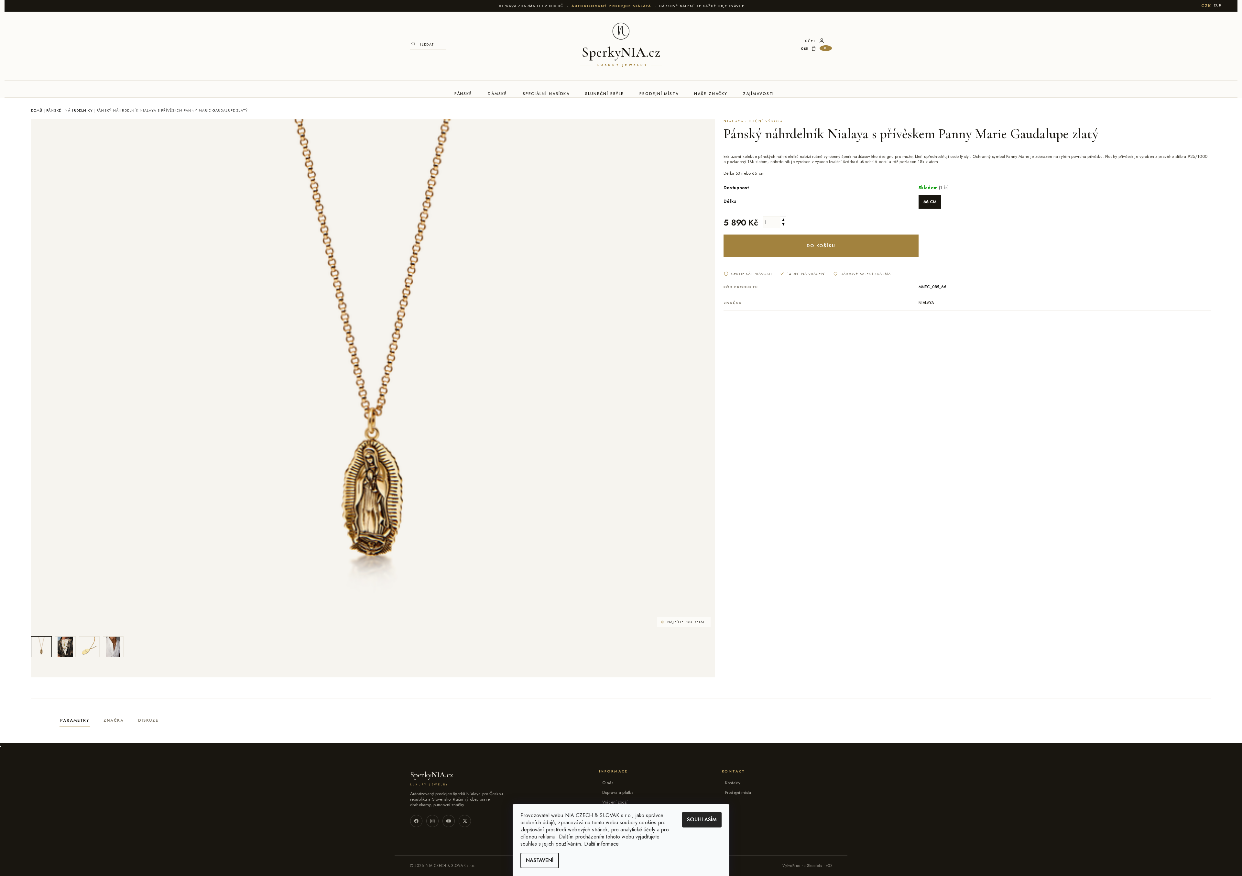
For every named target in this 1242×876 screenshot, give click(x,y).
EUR (1218, 5)
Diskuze (148, 720)
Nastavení (539, 860)
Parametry (74, 720)
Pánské (463, 94)
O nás (607, 783)
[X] (465, 821)
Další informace (601, 844)
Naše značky (710, 94)
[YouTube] (448, 821)
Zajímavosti (758, 94)
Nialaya (926, 303)
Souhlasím (702, 819)
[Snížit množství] (783, 225)
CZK (1206, 6)
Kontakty (732, 783)
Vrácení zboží (614, 802)
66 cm (929, 202)
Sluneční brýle (604, 94)
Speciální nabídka (546, 94)
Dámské (497, 94)
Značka (114, 720)
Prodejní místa (659, 94)
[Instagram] (432, 821)
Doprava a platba (618, 792)
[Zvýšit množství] (783, 219)
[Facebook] (416, 821)
